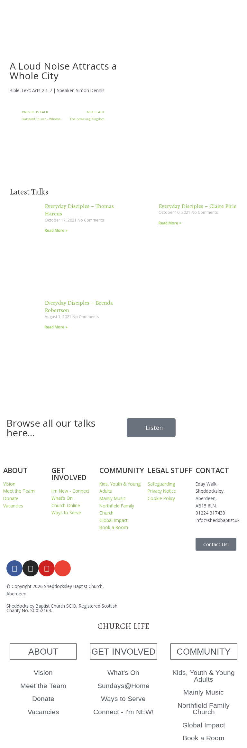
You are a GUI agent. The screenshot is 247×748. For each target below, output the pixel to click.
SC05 (35, 610)
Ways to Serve (123, 698)
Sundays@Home (123, 685)
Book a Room (203, 738)
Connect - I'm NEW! (123, 711)
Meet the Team (43, 685)
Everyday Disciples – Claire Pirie (197, 206)
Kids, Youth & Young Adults (203, 676)
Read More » (56, 230)
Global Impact (203, 725)
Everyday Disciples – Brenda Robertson (79, 306)
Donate (43, 698)
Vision (43, 672)
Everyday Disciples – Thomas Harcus (79, 209)
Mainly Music (203, 692)
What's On (123, 672)
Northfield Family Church (204, 709)
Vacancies (43, 711)
